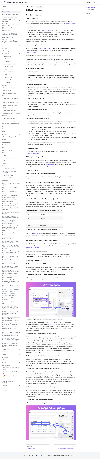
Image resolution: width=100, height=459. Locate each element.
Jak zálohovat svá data (8, 28)
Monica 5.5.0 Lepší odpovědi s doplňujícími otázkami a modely (11, 290)
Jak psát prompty (8, 175)
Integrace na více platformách (10, 123)
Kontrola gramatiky (7, 150)
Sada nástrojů (6, 142)
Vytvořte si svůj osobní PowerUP (9, 172)
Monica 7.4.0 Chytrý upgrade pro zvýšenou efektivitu (10, 204)
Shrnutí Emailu (7, 90)
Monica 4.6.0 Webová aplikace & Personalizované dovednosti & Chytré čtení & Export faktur (11, 334)
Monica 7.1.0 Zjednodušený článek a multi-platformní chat (10, 216)
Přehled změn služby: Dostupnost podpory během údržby (10, 41)
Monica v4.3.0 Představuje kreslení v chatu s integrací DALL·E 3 (9, 345)
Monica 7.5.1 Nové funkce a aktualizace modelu (9, 200)
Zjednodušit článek (7, 178)
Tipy (4, 360)
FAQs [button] (2, 9)
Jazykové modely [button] (7, 56)
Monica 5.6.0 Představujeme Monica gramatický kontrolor (10, 286)
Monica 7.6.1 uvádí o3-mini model (9, 192)
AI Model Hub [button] (6, 53)
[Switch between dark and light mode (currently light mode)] (95, 2)
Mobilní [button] (3, 354)
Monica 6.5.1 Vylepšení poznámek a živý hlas (8, 237)
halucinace (50, 324)
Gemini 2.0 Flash (8, 72)
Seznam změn (5, 180)
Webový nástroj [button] (5, 349)
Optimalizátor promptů (9, 121)
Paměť (4, 147)
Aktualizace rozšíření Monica (10, 17)
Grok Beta (7, 82)
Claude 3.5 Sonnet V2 (10, 64)
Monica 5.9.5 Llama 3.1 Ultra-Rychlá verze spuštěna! (10, 262)
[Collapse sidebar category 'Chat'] (19, 96)
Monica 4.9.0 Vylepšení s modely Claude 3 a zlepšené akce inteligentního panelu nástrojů (11, 318)
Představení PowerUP (9, 168)
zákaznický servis (70, 23)
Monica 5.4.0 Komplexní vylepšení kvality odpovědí (9, 294)
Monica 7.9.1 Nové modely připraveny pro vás (9, 188)
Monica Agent (7, 51)
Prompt (4, 116)
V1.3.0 (4, 388)
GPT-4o (6, 59)
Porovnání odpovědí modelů (11, 102)
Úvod (4, 155)
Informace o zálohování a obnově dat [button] (8, 20)
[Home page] (27, 7)
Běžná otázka (6, 12)
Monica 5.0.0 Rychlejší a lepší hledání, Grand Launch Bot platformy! (10, 313)
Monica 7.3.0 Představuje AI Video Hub (10, 208)
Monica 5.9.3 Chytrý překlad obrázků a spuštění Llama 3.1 (10, 266)
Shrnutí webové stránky (9, 88)
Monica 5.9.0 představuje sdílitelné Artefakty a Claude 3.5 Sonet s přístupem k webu (11, 271)
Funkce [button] (3, 45)
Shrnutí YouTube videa (9, 93)
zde (51, 22)
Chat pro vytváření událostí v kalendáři (11, 99)
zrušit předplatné (46, 30)
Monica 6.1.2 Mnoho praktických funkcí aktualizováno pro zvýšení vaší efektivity (11, 252)
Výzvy (4, 160)
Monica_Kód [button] (4, 385)
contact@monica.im (33, 153)
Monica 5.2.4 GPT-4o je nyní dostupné (9, 298)
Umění (4, 139)
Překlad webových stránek (10, 137)
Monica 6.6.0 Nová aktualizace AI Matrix (11, 233)
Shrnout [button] (4, 85)
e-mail (55, 271)
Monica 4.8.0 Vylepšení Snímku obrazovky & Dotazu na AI (10, 323)
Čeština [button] (89, 2)
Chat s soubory (7, 108)
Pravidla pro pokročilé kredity (10, 14)
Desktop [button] (3, 362)
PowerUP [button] (5, 166)
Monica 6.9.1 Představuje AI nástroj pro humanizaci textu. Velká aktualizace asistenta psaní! (10, 228)
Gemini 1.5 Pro (8, 69)
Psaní (3, 131)
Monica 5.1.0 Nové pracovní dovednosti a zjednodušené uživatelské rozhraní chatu (10, 307)
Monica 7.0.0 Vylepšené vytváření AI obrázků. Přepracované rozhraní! (8, 221)
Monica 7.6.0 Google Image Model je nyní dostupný (9, 196)
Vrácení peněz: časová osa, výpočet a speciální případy (9, 33)
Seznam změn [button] (6, 365)
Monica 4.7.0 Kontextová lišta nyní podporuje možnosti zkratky (10, 328)
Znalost (5, 163)
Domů (26, 2)
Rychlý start (4, 6)
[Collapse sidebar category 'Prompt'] (19, 116)
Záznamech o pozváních (32, 247)
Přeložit (4, 134)
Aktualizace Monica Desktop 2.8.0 (11, 368)
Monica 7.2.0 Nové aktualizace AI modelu (11, 212)
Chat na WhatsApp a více (10, 105)
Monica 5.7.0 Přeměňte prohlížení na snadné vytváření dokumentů (10, 281)
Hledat (4, 129)
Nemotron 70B (8, 80)
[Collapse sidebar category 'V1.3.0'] (19, 388)
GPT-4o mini (7, 61)
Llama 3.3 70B (8, 77)
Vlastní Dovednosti (8, 158)
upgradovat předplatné (43, 48)
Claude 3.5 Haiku (8, 66)
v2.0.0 (4, 378)
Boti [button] (3, 153)
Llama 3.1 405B (8, 74)
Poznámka (5, 145)
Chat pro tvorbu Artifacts (10, 110)
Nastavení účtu (37, 233)
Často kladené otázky (8, 37)
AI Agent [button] (4, 48)
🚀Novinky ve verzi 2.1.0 (9, 376)
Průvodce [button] (5, 357)
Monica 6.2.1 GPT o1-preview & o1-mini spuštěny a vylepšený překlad (10, 246)
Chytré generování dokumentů (11, 113)
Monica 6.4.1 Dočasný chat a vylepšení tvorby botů (10, 241)
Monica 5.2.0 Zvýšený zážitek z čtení (10, 302)
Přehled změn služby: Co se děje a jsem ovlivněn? (11, 24)
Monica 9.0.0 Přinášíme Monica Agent (11, 184)
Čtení (3, 126)
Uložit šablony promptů (9, 118)
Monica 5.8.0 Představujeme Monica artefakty (10, 276)
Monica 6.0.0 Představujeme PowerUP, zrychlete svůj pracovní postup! (10, 258)
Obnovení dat (6, 30)
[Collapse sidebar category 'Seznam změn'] (19, 180)
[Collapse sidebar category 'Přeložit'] (19, 134)
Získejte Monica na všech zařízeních (8, 382)
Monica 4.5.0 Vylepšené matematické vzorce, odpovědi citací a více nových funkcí (10, 339)
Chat (3, 96)
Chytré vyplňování (7, 352)
